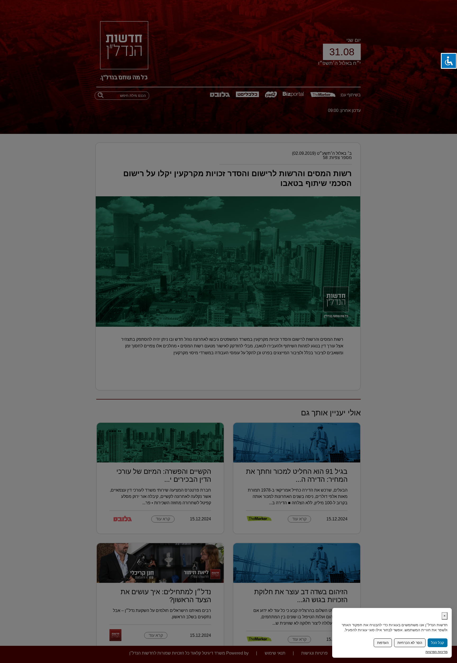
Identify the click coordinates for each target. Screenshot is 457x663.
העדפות (383, 643)
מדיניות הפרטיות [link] (436, 652)
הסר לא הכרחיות (409, 643)
